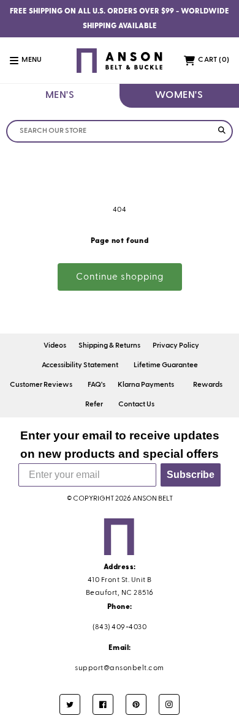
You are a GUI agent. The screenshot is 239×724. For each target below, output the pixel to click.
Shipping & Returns (109, 345)
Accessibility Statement (80, 365)
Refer (94, 404)
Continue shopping (120, 277)
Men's (60, 95)
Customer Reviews (41, 385)
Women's (179, 95)
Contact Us (136, 404)
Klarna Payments (146, 385)
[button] (32, 60)
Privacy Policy (176, 345)
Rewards (207, 385)
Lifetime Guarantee (166, 365)
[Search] (221, 131)
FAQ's (96, 385)
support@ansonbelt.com (119, 668)
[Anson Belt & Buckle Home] (119, 60)
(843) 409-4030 (119, 627)
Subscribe (190, 474)
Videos (55, 345)
